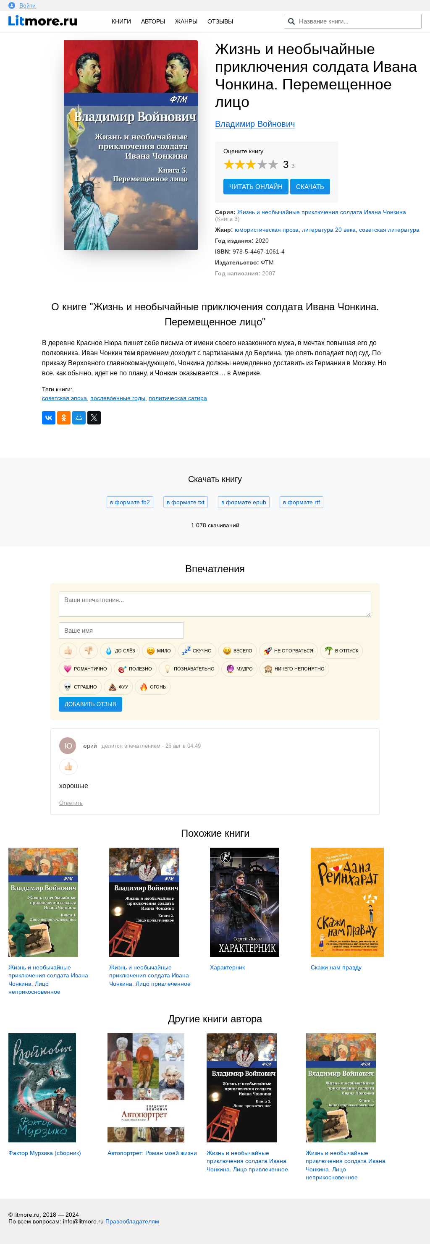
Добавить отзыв (90, 704)
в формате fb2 (130, 502)
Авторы (153, 21)
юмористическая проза (267, 229)
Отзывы (220, 21)
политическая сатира (178, 398)
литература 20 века (329, 229)
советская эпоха (64, 398)
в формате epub (243, 502)
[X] (94, 417)
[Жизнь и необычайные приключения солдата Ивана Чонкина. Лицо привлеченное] (144, 954)
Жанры (186, 21)
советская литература (389, 229)
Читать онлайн (256, 186)
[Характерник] (244, 954)
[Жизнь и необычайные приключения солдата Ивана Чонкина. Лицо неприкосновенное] (43, 954)
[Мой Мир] (79, 417)
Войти (27, 5)
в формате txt (186, 502)
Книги (121, 21)
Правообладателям (132, 1221)
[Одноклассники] (64, 417)
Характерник (227, 967)
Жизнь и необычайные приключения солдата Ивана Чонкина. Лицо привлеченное (150, 975)
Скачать (310, 186)
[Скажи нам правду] (347, 954)
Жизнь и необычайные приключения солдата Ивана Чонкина (321, 212)
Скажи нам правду (336, 967)
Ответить (71, 803)
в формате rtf (301, 502)
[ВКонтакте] (48, 417)
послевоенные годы (117, 398)
